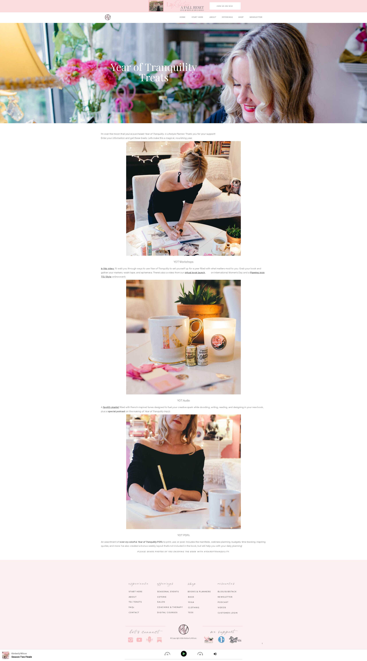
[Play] (184, 653)
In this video (107, 268)
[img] (167, 653)
